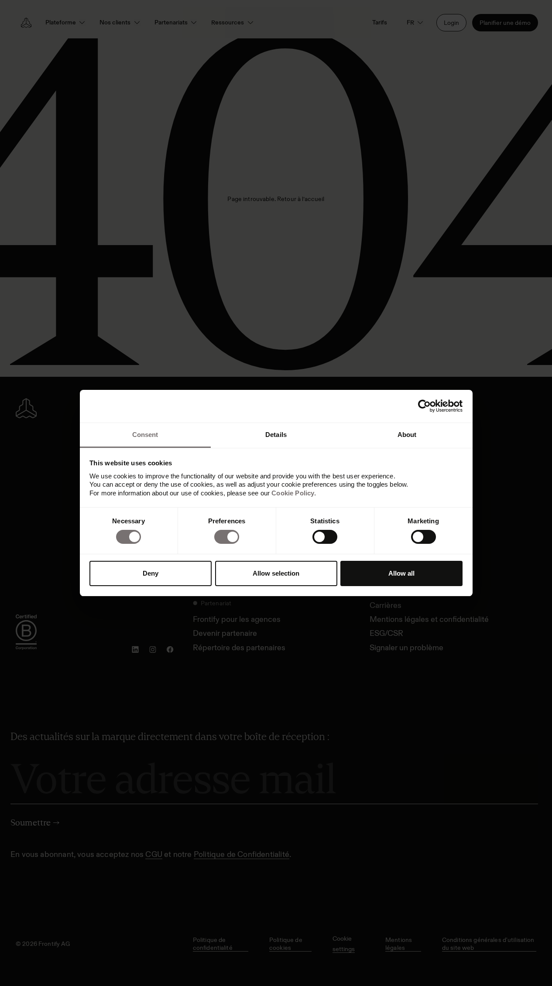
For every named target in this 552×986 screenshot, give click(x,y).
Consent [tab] (145, 434)
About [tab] (407, 434)
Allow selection (276, 573)
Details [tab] (276, 434)
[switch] (226, 537)
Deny (150, 573)
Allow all (401, 573)
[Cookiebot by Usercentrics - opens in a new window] (424, 406)
